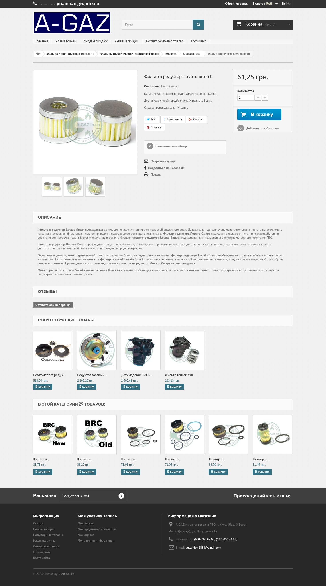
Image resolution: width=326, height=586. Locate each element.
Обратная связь (236, 3)
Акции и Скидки (126, 41)
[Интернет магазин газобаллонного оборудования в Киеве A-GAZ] (74, 23)
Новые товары (66, 41)
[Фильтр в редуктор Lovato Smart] (52, 186)
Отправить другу (163, 161)
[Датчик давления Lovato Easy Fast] (141, 350)
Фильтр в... (41, 459)
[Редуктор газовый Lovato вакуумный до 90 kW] (97, 350)
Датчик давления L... (136, 375)
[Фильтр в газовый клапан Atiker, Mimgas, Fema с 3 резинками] (228, 434)
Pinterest (155, 127)
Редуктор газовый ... (92, 375)
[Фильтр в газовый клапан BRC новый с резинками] (141, 434)
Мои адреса (86, 535)
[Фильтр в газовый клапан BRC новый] (53, 434)
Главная (42, 41)
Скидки (38, 523)
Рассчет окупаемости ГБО (165, 41)
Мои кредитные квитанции (97, 529)
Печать (156, 174)
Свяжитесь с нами (46, 546)
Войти (286, 3)
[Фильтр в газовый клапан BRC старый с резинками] (184, 434)
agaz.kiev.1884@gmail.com (203, 547)
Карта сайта (41, 558)
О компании (42, 552)
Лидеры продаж (96, 41)
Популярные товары (48, 535)
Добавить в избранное (262, 128)
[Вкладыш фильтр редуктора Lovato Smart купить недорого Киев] (73, 186)
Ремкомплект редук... (49, 375)
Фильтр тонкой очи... (180, 375)
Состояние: (152, 86)
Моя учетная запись (97, 516)
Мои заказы (86, 523)
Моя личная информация (96, 540)
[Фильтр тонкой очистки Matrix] (184, 350)
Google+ (198, 119)
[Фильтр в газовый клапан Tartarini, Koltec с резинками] (272, 434)
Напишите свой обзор (171, 146)
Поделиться (173, 119)
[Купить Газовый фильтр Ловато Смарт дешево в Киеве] (95, 186)
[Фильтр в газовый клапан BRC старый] (97, 434)
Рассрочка (198, 41)
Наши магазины (44, 540)
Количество (245, 91)
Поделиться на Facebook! (166, 168)
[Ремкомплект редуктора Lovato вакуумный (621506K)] (53, 350)
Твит (153, 119)
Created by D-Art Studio (58, 574)
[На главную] (38, 54)
